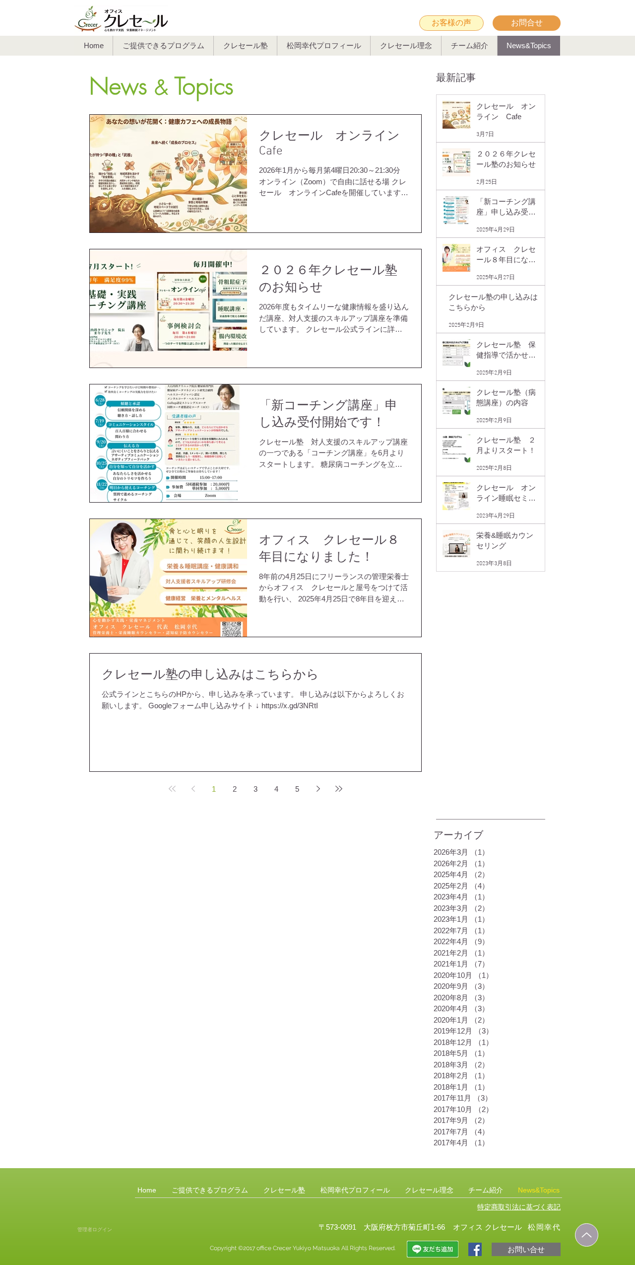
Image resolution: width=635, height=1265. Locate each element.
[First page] (172, 789)
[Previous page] (193, 789)
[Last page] (339, 789)
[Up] (586, 1235)
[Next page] (318, 789)
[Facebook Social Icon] (475, 1249)
